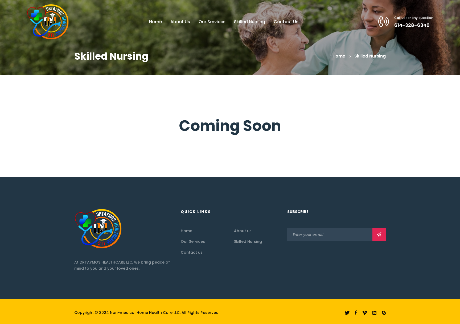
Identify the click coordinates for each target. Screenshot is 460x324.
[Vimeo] (364, 313)
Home (338, 56)
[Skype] (384, 313)
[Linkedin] (374, 313)
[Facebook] (356, 313)
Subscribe (379, 234)
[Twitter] (347, 313)
